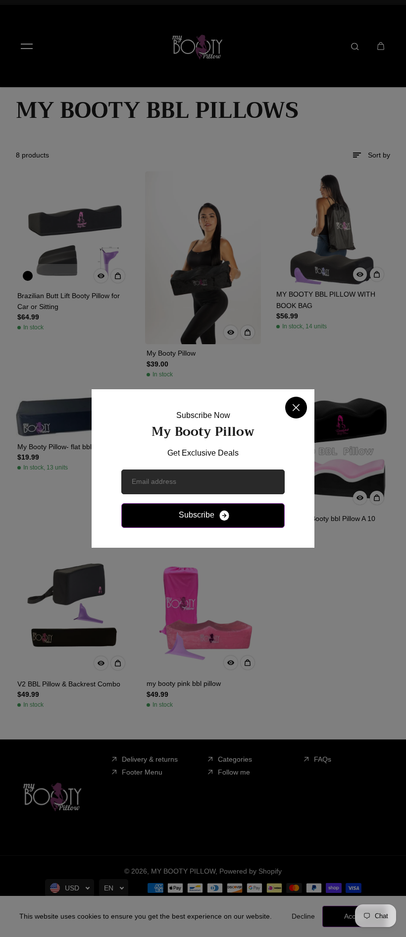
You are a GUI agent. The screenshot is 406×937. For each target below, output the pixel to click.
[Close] (296, 407)
